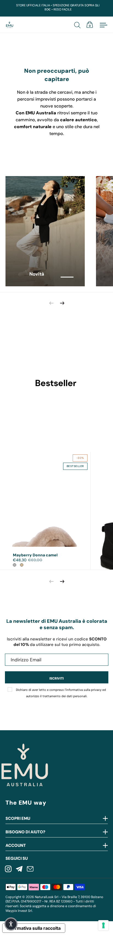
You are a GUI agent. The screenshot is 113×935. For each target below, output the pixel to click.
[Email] (30, 869)
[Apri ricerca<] (78, 25)
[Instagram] (8, 869)
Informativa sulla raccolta (34, 928)
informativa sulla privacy (83, 690)
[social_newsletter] (19, 869)
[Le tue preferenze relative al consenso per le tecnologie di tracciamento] (103, 925)
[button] (11, 924)
